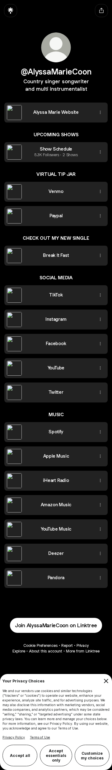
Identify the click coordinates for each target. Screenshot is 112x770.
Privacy (83, 645)
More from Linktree (83, 651)
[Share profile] (101, 10)
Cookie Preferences (40, 645)
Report (67, 645)
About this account (45, 651)
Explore (18, 651)
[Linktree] (10, 10)
